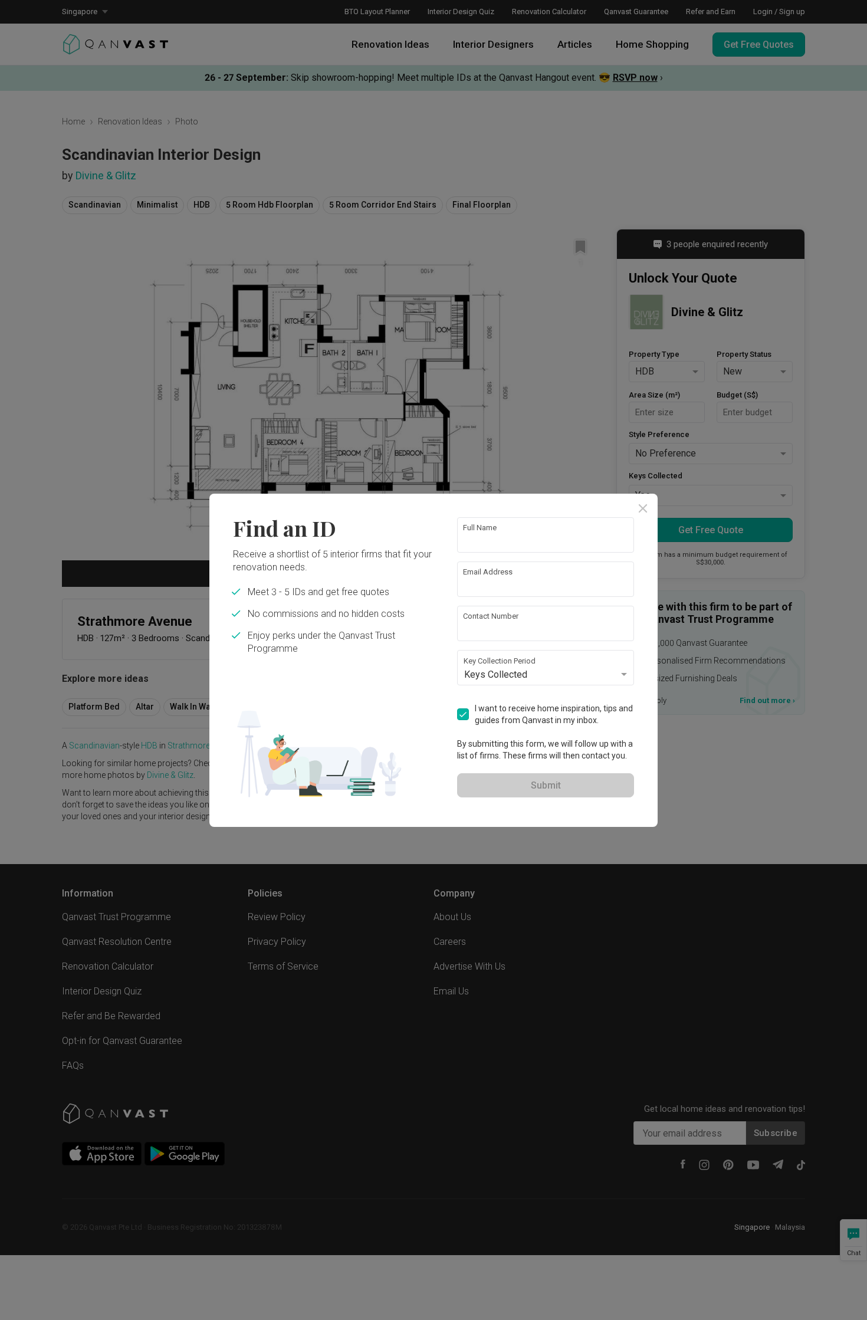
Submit (546, 785)
